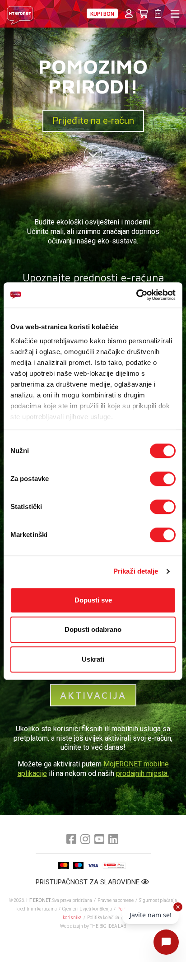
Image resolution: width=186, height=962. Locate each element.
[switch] (163, 479)
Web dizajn (71, 926)
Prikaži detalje (135, 571)
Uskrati (93, 659)
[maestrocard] (78, 865)
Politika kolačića (103, 917)
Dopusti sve (93, 600)
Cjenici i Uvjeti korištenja (87, 908)
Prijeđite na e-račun (93, 120)
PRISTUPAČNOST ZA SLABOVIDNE (88, 882)
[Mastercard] (63, 865)
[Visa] (93, 865)
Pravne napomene (116, 900)
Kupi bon (102, 14)
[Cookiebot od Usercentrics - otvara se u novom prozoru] (136, 295)
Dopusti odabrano (93, 629)
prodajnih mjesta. (142, 773)
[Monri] (114, 865)
